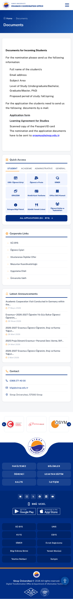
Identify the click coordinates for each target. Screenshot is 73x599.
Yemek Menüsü (59, 551)
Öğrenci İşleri (17, 251)
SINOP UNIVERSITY (27, 3)
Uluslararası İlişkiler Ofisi (21, 258)
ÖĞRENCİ (19, 474)
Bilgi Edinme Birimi (23, 551)
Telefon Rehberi (23, 559)
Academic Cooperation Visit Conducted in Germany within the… (35, 303)
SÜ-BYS (17, 244)
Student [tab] (12, 168)
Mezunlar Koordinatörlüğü (22, 265)
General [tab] (61, 168)
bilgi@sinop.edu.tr (19, 388)
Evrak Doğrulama (58, 543)
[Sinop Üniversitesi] (6, 5)
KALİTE (19, 482)
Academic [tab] (26, 168)
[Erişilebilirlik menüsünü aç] (65, 581)
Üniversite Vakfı (17, 279)
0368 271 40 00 (18, 380)
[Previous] (4, 424)
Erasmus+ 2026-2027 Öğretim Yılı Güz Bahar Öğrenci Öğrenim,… (33, 316)
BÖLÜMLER (54, 466)
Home (9, 18)
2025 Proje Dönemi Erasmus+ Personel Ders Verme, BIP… (34, 341)
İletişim (61, 559)
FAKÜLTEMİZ (19, 466)
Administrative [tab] (43, 168)
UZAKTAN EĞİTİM (53, 474)
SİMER (26, 543)
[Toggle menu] (67, 5)
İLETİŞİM (54, 482)
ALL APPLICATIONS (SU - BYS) (38, 219)
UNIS (61, 526)
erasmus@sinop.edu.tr (46, 135)
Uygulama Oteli (17, 272)
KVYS (26, 534)
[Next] (69, 424)
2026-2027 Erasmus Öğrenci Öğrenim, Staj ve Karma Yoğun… (33, 329)
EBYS (61, 534)
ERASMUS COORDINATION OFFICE (27, 6)
